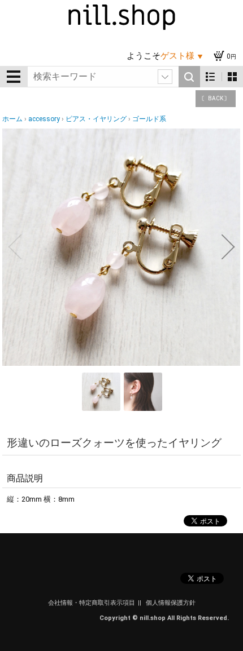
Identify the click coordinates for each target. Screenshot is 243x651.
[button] (14, 246)
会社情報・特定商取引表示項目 (91, 602)
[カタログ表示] (232, 77)
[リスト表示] (210, 77)
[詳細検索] (165, 76)
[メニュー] (13, 76)
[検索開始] (189, 76)
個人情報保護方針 (171, 602)
